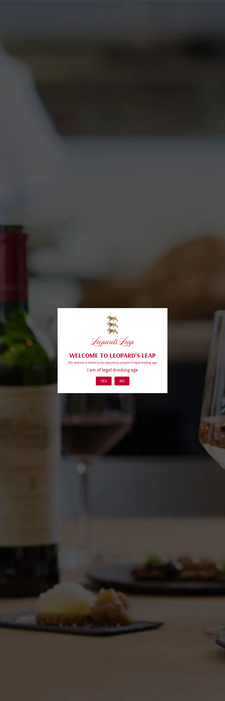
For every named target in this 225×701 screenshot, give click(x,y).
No (122, 380)
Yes (104, 380)
